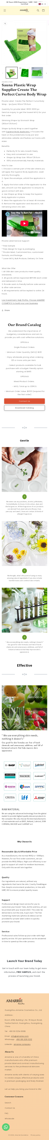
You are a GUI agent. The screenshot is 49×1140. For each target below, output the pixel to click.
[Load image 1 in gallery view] (11, 72)
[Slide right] (46, 73)
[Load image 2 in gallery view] (24, 72)
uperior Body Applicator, (18, 131)
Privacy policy (35, 1135)
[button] (4, 10)
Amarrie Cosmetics (21, 1135)
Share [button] (7, 310)
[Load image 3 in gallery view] (37, 72)
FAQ (6, 1113)
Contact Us (24, 401)
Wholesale (9, 1118)
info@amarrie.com (20, 1036)
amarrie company (22, 1044)
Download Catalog (24, 408)
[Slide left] (2, 73)
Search (8, 1103)
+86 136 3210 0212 (24, 1039)
